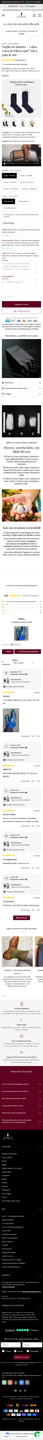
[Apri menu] (5, 15)
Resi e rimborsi (7, 1242)
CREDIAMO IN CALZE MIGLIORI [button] (13, 1305)
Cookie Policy (23, 1397)
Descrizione (9, 383)
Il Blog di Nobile (7, 1220)
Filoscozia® (6, 1231)
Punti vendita (7, 1249)
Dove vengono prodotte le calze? (14, 1098)
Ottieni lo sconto (21, 1357)
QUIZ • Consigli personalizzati (13, 1216)
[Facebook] (15, 1391)
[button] (14, 60)
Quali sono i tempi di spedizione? (14, 1113)
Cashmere (6, 1175)
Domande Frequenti (9, 1234)
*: (8, 277)
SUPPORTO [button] (6, 1275)
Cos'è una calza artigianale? (12, 1227)
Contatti (5, 1245)
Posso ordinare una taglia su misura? (15, 1084)
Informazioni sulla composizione (16, 388)
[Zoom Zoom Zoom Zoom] (21, 98)
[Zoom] (6, 114)
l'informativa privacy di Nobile (26, 1362)
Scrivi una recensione (30, 652)
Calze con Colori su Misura (20, 682)
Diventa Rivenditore (9, 1252)
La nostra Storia (8, 1223)
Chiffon (4, 1183)
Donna (4, 1197)
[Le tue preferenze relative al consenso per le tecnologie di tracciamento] (39, 1436)
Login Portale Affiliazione (11, 1267)
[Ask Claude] (10, 1382)
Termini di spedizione (10, 1238)
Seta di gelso (7, 1172)
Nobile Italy (8, 1397)
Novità (4, 1161)
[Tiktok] (20, 1391)
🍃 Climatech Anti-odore (11, 1201)
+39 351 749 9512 (24, 10)
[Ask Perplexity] (15, 1382)
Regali (4, 1165)
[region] (21, 633)
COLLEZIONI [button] (6, 1147)
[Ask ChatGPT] (4, 1382)
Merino (4, 1179)
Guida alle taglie (8, 223)
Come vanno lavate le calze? (12, 1106)
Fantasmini (6, 1190)
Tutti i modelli (7, 1157)
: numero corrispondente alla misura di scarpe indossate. (21, 231)
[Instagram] (25, 1391)
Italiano (6, 1436)
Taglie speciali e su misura (12, 1168)
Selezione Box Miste (9, 1154)
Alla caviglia (6, 1194)
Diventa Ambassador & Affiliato (13, 1263)
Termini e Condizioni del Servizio (20, 1399)
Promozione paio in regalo (12, 1260)
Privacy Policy (34, 1397)
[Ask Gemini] (21, 1382)
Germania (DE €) (21, 1436)
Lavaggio (8, 394)
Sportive (5, 1186)
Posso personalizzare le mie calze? (15, 1091)
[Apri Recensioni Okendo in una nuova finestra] (11, 644)
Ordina (15, 660)
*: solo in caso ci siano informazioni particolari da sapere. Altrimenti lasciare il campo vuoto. (20, 256)
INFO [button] (3, 1209)
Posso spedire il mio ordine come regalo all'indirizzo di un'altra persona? (16, 1121)
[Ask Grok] (27, 1382)
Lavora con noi (7, 1256)
